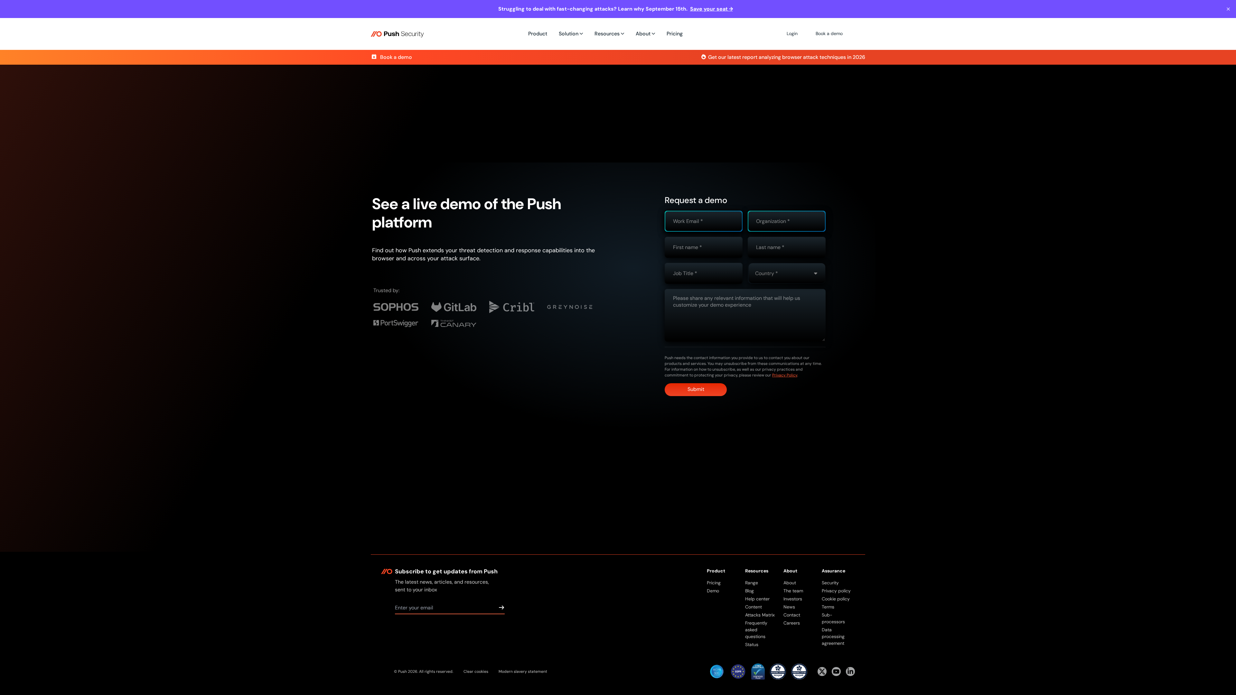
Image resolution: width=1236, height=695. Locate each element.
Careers (791, 623)
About (789, 583)
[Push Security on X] (822, 671)
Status (751, 644)
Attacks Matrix (760, 615)
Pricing (675, 33)
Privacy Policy (784, 375)
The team (793, 591)
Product (537, 33)
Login (792, 33)
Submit (696, 389)
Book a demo (829, 33)
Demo (713, 591)
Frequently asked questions (756, 629)
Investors (792, 599)
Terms (828, 607)
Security (830, 583)
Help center (757, 599)
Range (751, 583)
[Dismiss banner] (1228, 9)
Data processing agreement (833, 636)
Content (753, 607)
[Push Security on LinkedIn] (850, 671)
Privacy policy (836, 591)
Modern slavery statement (523, 671)
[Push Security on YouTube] (836, 671)
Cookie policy (836, 599)
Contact (791, 615)
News (789, 607)
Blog (749, 591)
